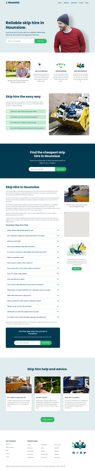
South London (25, 324)
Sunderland (30, 457)
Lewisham (24, 322)
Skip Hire (66, 3)
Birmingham (44, 445)
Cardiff (43, 451)
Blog (86, 3)
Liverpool (29, 448)
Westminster (47, 322)
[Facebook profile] (73, 453)
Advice (81, 3)
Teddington (40, 322)
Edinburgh (57, 457)
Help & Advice (47, 420)
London (29, 445)
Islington (15, 324)
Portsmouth (44, 457)
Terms (7, 457)
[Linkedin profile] (81, 453)
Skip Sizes (74, 3)
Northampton (44, 454)
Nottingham (30, 451)
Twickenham (9, 324)
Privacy (8, 453)
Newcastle (30, 454)
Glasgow (56, 451)
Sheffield (56, 448)
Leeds (42, 448)
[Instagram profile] (77, 453)
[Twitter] (85, 453)
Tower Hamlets (32, 322)
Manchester (57, 445)
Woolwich (54, 322)
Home (60, 3)
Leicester (56, 454)
